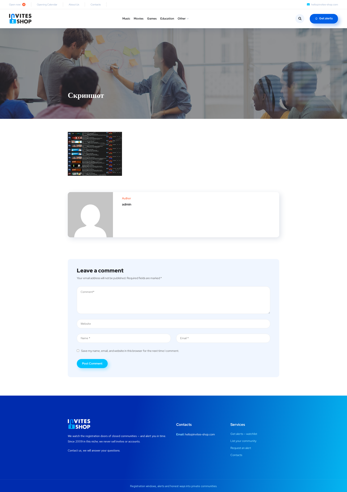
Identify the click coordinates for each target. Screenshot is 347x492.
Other (182, 18)
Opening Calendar (47, 4)
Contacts (96, 4)
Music (126, 18)
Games (152, 18)
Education (167, 18)
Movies (138, 18)
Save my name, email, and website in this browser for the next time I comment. (130, 351)
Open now (17, 4)
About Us (74, 4)
